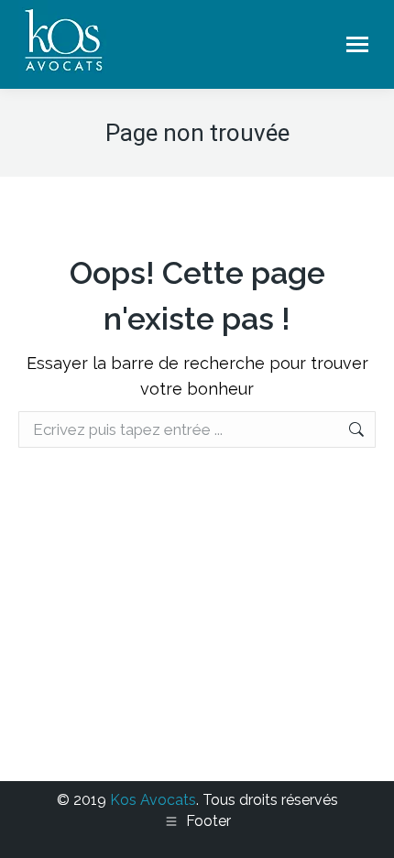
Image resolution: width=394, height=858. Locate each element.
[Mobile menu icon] (357, 44)
